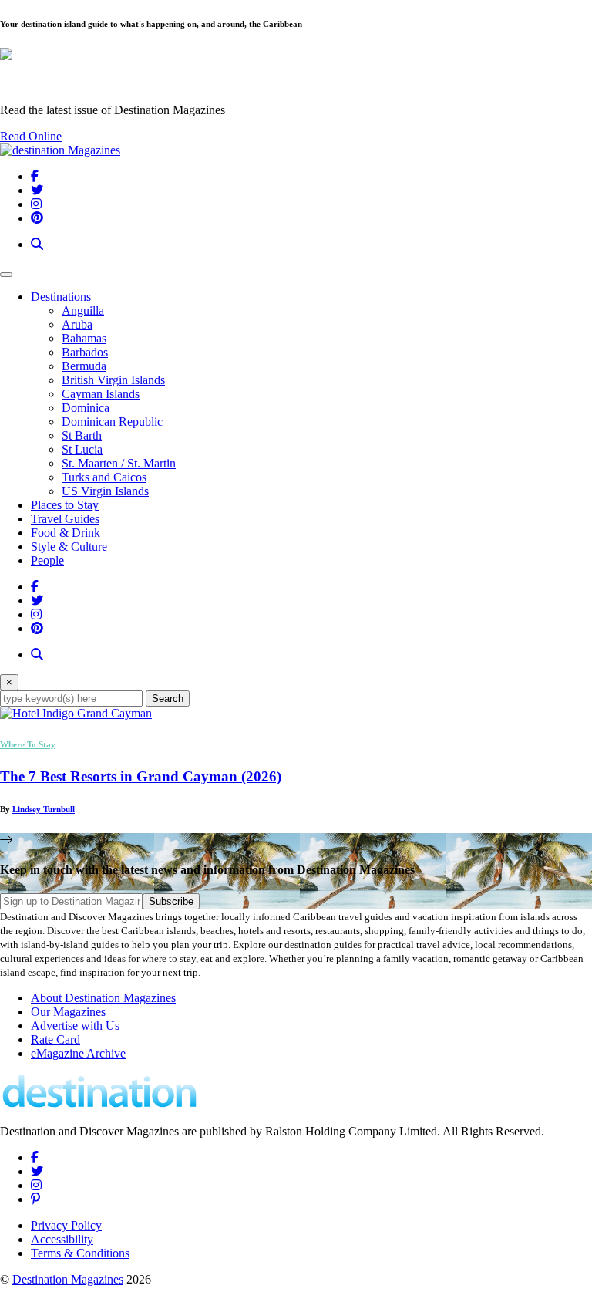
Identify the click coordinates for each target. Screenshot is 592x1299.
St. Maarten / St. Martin (119, 463)
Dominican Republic (112, 421)
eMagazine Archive (78, 1053)
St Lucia (82, 449)
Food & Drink (65, 532)
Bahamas (84, 338)
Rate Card (55, 1039)
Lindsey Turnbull (43, 809)
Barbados (85, 352)
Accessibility (62, 1239)
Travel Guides (65, 518)
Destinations (61, 296)
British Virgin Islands (113, 379)
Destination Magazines (67, 1279)
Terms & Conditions (80, 1253)
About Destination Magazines (103, 997)
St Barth (82, 435)
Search (167, 698)
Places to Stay (65, 504)
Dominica (85, 407)
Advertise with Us (75, 1025)
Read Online (31, 136)
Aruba (77, 324)
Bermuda (84, 366)
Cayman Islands (101, 393)
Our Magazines (68, 1011)
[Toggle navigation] (6, 274)
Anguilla (83, 310)
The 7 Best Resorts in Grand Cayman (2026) (140, 776)
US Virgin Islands (105, 491)
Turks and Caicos (104, 477)
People (47, 560)
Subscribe (171, 901)
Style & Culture (69, 546)
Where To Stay (28, 744)
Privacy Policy (66, 1225)
